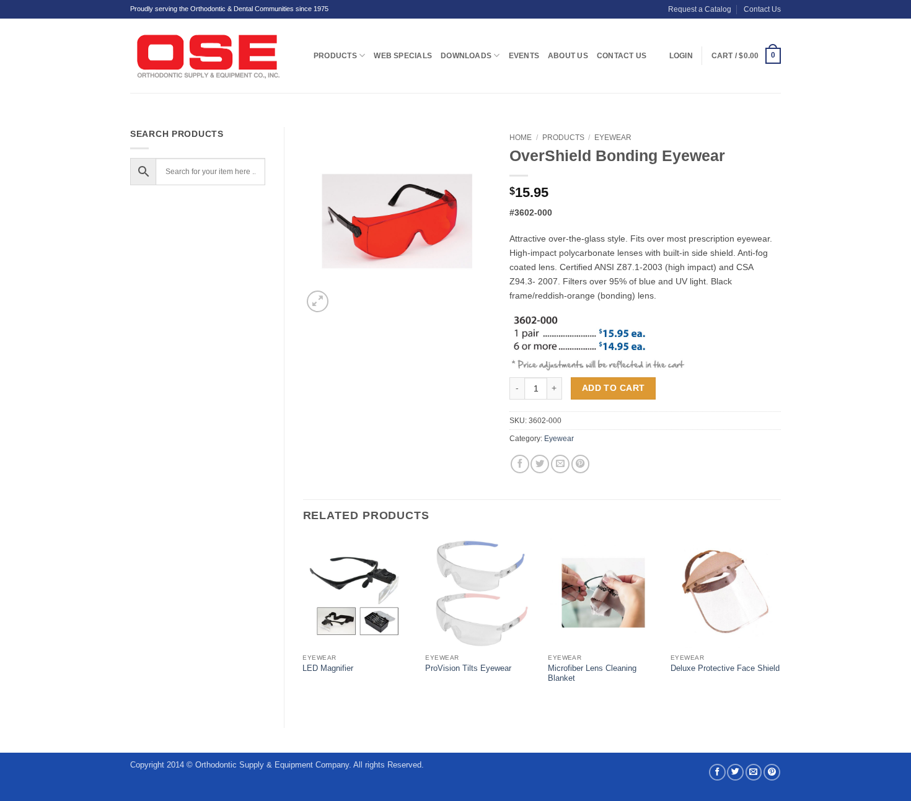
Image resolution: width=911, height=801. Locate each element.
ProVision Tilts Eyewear (468, 668)
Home (520, 137)
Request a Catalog (699, 9)
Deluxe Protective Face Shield (725, 668)
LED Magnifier (327, 668)
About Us (568, 55)
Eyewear (613, 137)
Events (524, 55)
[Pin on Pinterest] (580, 464)
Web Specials (403, 55)
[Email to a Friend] (560, 464)
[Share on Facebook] (520, 464)
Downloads (466, 55)
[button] (746, 56)
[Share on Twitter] (539, 464)
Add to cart (613, 388)
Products (335, 55)
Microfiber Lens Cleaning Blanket (592, 673)
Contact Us (762, 9)
